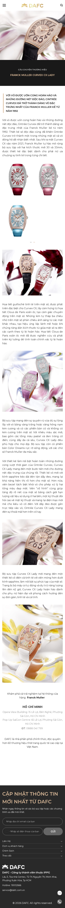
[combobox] (7, 831)
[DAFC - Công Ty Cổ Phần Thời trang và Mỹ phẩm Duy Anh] (32, 5)
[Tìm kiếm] (61, 5)
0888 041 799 (34, 728)
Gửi (53, 831)
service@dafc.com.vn (13, 890)
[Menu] (4, 5)
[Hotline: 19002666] (59, 901)
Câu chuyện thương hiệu (32, 69)
